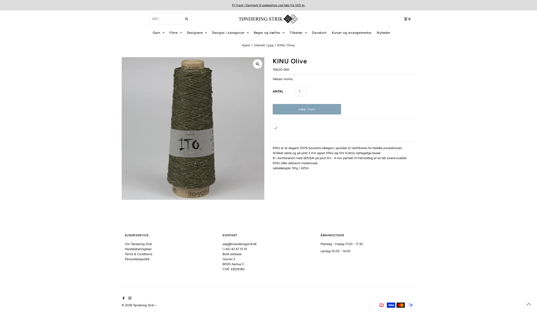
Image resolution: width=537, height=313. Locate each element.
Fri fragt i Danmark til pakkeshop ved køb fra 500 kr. (268, 5)
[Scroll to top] (528, 304)
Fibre (173, 33)
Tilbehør (296, 33)
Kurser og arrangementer (352, 33)
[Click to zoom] (257, 64)
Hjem (246, 45)
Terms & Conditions (138, 254)
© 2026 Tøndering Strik (138, 305)
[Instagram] (129, 298)
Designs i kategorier (228, 33)
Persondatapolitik (137, 259)
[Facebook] (123, 298)
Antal (278, 91)
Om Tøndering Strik (138, 244)
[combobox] (165, 19)
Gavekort (319, 33)
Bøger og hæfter (267, 33)
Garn (156, 33)
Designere (195, 33)
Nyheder (383, 33)
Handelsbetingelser (138, 249)
